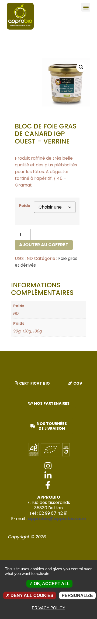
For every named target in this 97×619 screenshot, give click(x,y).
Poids (24, 205)
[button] (85, 7)
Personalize (77, 595)
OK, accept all (51, 583)
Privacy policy (48, 608)
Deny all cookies (31, 595)
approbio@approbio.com (57, 519)
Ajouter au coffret (43, 245)
